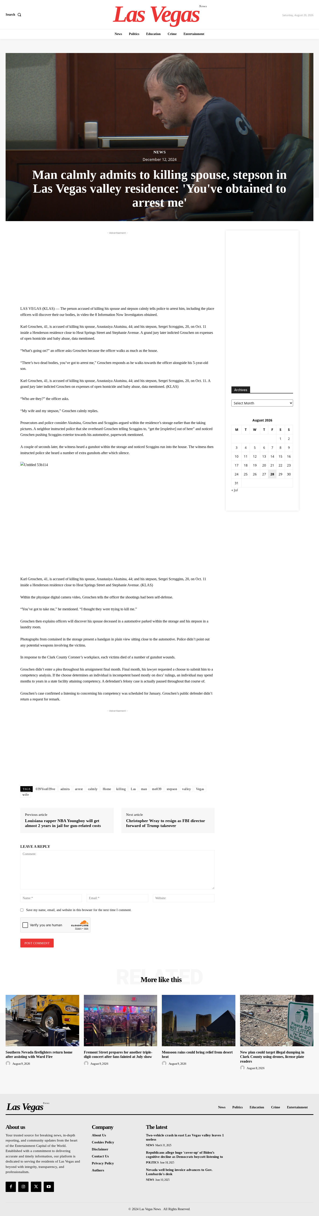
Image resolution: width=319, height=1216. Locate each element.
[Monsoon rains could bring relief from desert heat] (198, 1020)
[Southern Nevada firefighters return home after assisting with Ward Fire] (42, 1020)
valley (186, 789)
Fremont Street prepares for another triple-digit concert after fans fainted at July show (118, 1054)
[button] (14, 15)
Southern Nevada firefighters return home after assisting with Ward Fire (39, 1054)
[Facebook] (11, 1187)
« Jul (234, 490)
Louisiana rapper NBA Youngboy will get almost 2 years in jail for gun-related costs (63, 823)
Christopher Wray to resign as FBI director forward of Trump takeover (165, 823)
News (159, 152)
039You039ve (45, 789)
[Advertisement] (117, 268)
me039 (157, 789)
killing (121, 789)
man (144, 789)
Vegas (200, 789)
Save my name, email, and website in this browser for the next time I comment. (79, 910)
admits (65, 789)
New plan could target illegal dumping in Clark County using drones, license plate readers (272, 1056)
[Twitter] (36, 1187)
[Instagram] (23, 1187)
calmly (93, 789)
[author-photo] (9, 1063)
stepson (172, 789)
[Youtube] (49, 1187)
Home (107, 789)
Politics (152, 1162)
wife (25, 794)
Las (133, 789)
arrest (79, 789)
